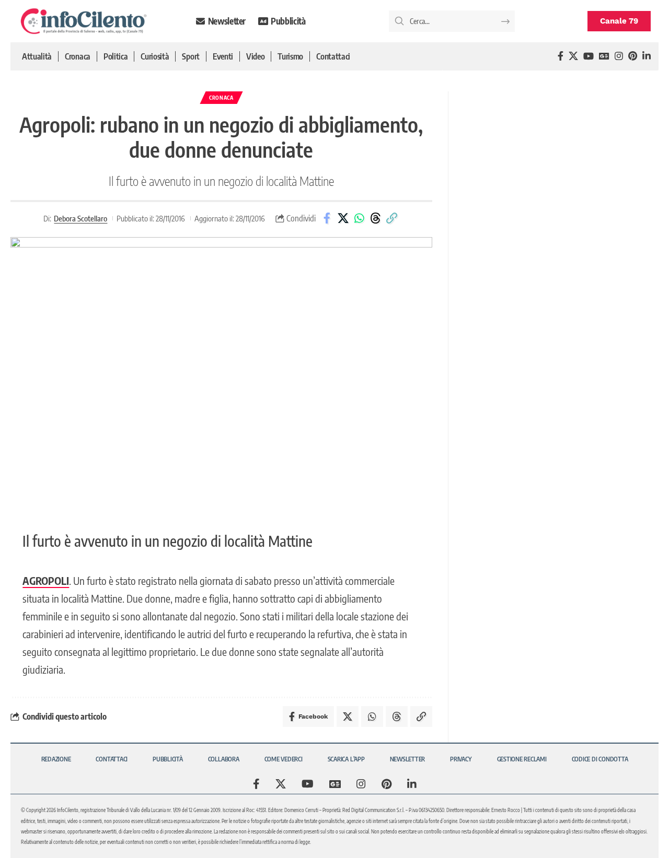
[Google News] (604, 56)
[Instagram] (619, 56)
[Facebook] (560, 56)
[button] (391, 218)
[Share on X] (343, 218)
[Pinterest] (633, 56)
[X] (573, 56)
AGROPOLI (45, 580)
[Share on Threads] (375, 218)
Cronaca (221, 98)
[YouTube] (588, 56)
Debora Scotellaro (80, 218)
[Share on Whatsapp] (359, 218)
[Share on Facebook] (326, 218)
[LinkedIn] (646, 56)
